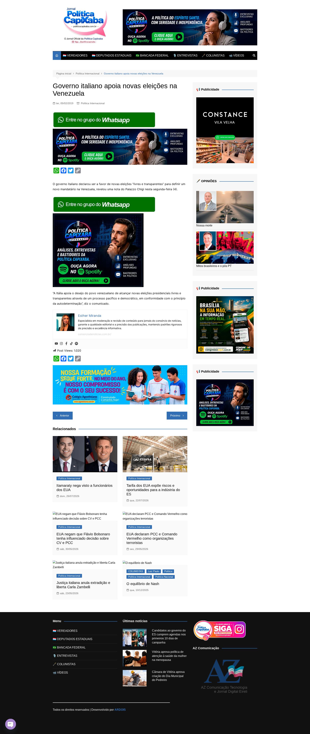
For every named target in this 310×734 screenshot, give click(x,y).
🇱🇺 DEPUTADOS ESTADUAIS (111, 55)
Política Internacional (93, 103)
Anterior (64, 415)
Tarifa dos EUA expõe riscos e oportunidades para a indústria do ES (153, 490)
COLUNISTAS (135, 571)
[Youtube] (56, 343)
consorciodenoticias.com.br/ (94, 334)
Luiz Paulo (153, 571)
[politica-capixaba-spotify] (190, 27)
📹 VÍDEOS (236, 55)
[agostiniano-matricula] (120, 384)
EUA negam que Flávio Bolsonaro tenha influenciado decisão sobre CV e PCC (83, 538)
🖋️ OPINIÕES (206, 181)
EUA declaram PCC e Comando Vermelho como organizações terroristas (151, 538)
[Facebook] (66, 343)
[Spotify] (76, 343)
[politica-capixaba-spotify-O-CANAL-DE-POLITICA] (98, 250)
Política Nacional (164, 577)
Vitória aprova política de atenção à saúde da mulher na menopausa (169, 655)
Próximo (175, 415)
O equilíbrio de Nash (142, 584)
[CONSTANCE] (225, 130)
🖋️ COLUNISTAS (213, 55)
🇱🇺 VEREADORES (75, 55)
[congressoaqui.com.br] (225, 324)
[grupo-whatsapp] (104, 119)
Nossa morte (204, 225)
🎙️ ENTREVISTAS (185, 55)
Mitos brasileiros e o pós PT (214, 265)
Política (168, 571)
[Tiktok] (71, 343)
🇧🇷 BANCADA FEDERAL (152, 55)
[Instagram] (61, 343)
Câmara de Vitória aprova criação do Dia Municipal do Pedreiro (168, 675)
